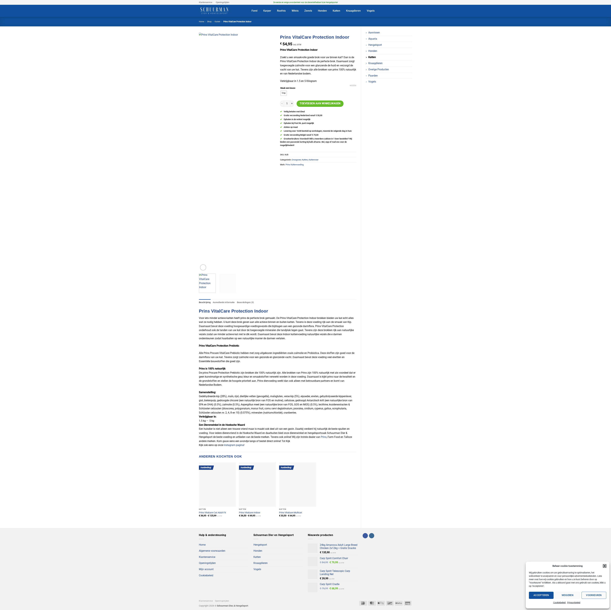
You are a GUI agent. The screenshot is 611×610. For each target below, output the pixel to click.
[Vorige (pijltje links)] (5, 305)
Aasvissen (374, 32)
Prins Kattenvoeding (295, 164)
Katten (336, 10)
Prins (324, 436)
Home (201, 22)
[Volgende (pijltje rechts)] (605, 305)
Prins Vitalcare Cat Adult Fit (212, 512)
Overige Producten (378, 69)
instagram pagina (234, 445)
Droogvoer (296, 160)
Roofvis (281, 10)
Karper (267, 10)
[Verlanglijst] (397, 10)
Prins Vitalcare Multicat (290, 512)
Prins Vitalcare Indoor (249, 512)
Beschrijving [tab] (205, 302)
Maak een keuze (287, 88)
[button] (604, 566)
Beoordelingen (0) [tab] (245, 302)
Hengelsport (375, 44)
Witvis (295, 10)
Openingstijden (222, 2)
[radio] (284, 93)
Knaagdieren (353, 10)
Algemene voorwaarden (212, 550)
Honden (322, 10)
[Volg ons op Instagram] (410, 2)
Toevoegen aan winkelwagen (320, 103)
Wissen (353, 86)
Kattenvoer (313, 160)
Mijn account (206, 569)
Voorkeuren (594, 595)
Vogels (371, 10)
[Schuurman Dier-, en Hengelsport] (223, 11)
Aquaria (372, 38)
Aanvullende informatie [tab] (224, 302)
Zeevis (308, 10)
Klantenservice (205, 2)
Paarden (373, 75)
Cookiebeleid (559, 602)
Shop (209, 22)
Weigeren (568, 595)
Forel (254, 10)
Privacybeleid (573, 602)
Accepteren (541, 595)
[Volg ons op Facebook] (407, 2)
